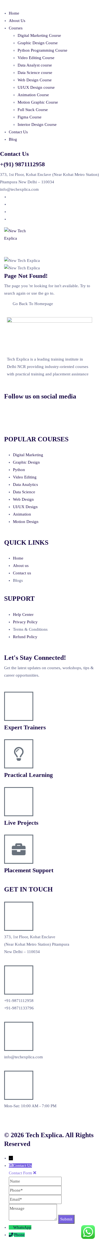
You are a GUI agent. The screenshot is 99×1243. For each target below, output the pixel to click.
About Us (17, 20)
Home (14, 13)
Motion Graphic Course (38, 102)
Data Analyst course (35, 65)
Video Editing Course (36, 58)
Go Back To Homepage (33, 303)
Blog (13, 139)
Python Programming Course (42, 50)
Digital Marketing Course (39, 35)
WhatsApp (22, 1227)
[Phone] (11, 1235)
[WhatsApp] (11, 1227)
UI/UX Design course (36, 87)
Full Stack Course (33, 109)
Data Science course (35, 72)
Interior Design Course (37, 124)
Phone (19, 1235)
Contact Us (18, 132)
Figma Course (30, 117)
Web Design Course (35, 80)
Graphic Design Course (38, 43)
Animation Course (33, 95)
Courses (16, 28)
